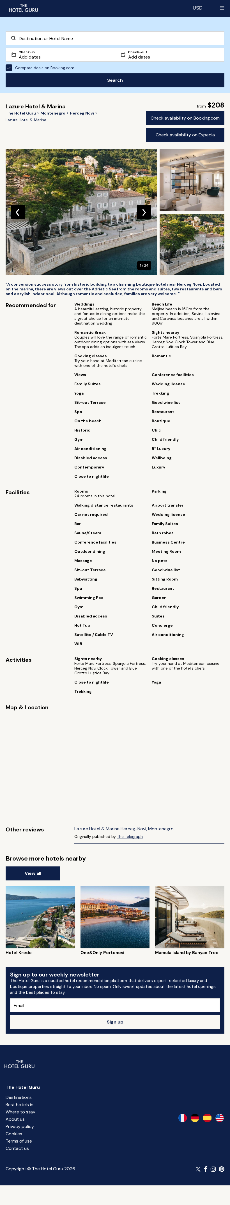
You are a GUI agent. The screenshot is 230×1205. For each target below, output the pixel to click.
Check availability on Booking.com (185, 118)
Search (115, 80)
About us (15, 1119)
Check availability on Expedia (185, 135)
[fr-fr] (182, 1118)
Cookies (14, 1134)
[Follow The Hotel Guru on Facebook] (206, 1169)
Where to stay (20, 1112)
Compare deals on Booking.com (44, 67)
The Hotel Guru (23, 1087)
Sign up (115, 1022)
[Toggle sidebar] (222, 8)
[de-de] (195, 1118)
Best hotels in (19, 1105)
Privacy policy (20, 1126)
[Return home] (23, 7)
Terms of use (19, 1141)
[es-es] (207, 1118)
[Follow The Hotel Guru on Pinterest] (221, 1169)
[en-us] (219, 1118)
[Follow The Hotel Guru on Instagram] (213, 1169)
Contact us (17, 1148)
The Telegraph (130, 836)
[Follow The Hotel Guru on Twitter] (198, 1169)
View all (33, 873)
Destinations (19, 1097)
